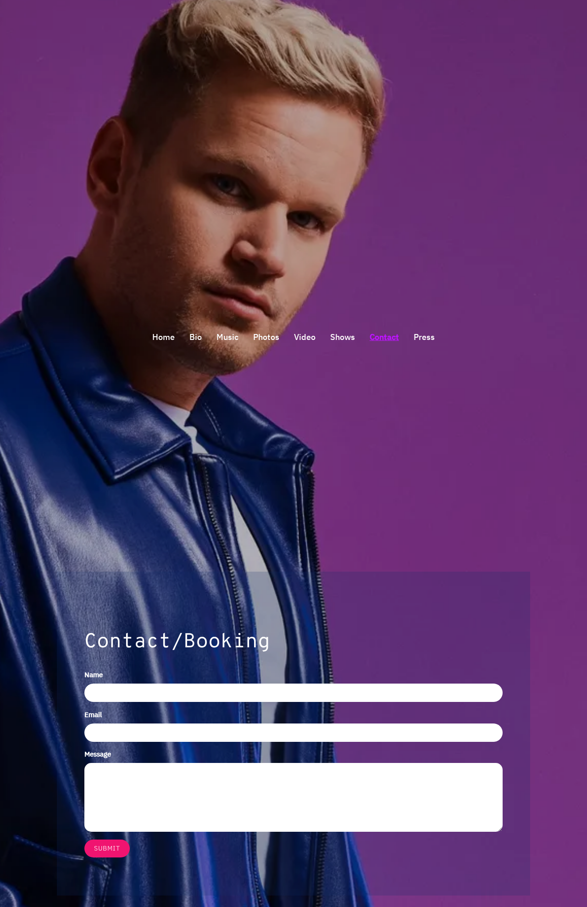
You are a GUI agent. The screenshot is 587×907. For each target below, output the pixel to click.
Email (93, 714)
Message (97, 754)
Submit (107, 848)
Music (227, 337)
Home (163, 337)
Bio (195, 337)
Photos (266, 337)
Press (424, 337)
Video (305, 337)
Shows (342, 337)
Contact (384, 337)
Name (93, 674)
